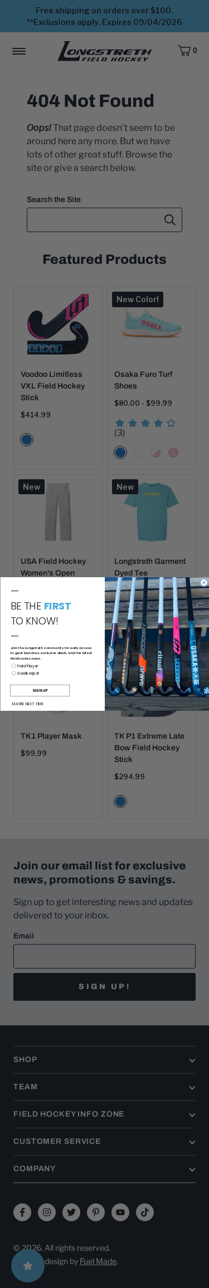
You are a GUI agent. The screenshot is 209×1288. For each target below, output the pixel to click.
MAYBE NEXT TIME (27, 703)
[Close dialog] (203, 582)
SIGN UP (39, 690)
